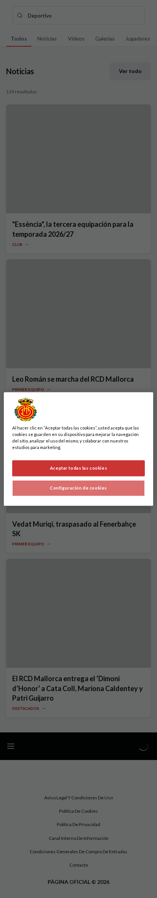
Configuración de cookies (78, 488)
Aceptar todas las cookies (78, 468)
